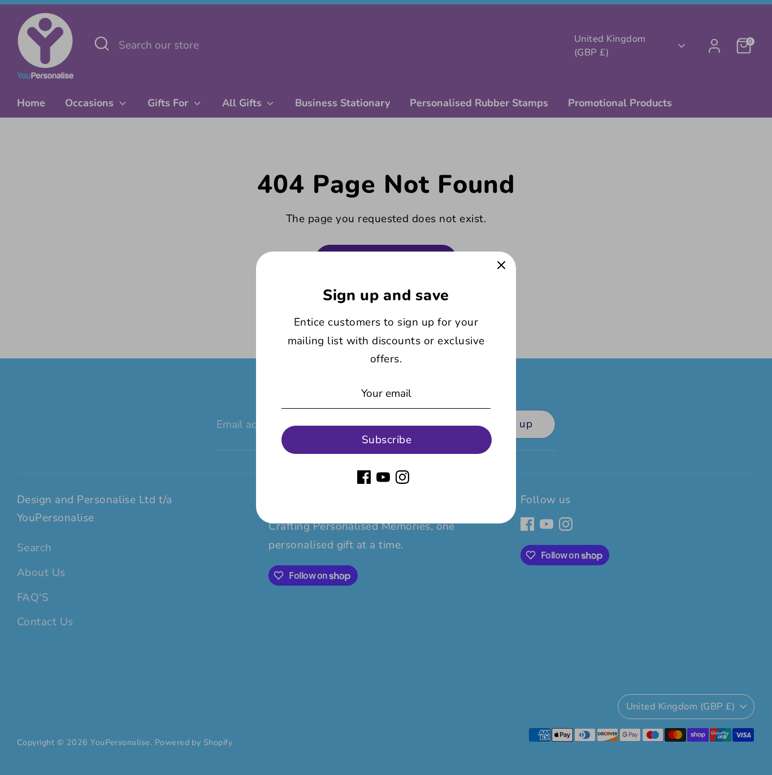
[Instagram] (402, 477)
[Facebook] (364, 477)
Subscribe (386, 439)
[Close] (501, 266)
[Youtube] (383, 477)
